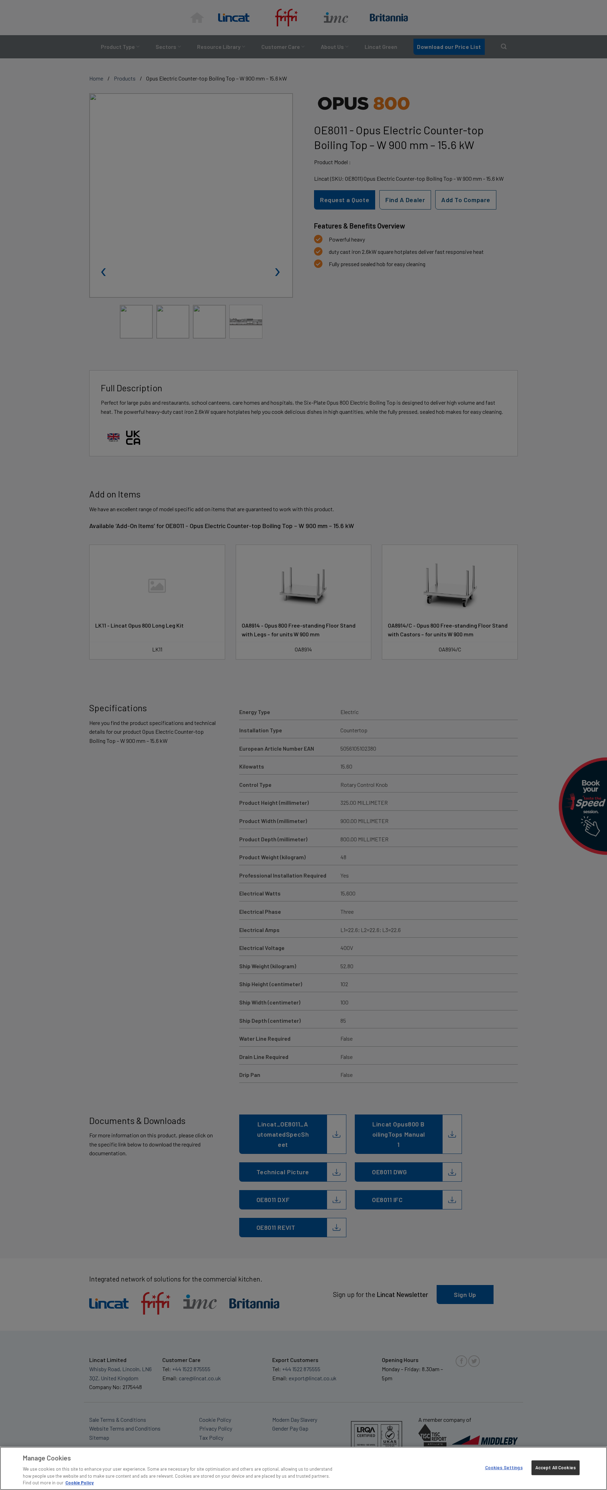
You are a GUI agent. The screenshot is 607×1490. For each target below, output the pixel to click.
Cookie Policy (79, 1482)
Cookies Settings (504, 1467)
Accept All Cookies (555, 1467)
